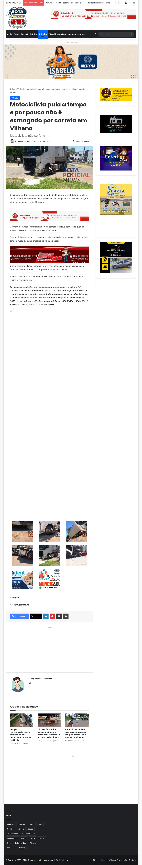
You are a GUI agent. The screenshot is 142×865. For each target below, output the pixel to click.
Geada (30, 829)
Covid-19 (10, 829)
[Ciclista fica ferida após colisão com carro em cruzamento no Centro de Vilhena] (49, 720)
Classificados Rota (57, 34)
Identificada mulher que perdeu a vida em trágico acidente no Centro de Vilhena (76, 733)
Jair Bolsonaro (12, 834)
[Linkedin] (46, 616)
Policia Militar (20, 843)
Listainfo (64, 860)
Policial (24, 34)
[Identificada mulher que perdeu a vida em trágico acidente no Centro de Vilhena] (77, 720)
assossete (22, 824)
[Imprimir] (66, 616)
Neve (9, 843)
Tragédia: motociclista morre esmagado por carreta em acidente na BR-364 (20, 734)
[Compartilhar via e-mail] (59, 616)
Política (33, 34)
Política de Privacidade (117, 860)
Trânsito (43, 34)
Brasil (32, 824)
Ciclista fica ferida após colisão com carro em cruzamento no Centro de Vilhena (49, 733)
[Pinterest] (52, 616)
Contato (132, 860)
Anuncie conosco (76, 34)
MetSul (24, 838)
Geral (16, 34)
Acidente (10, 824)
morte (33, 838)
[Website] (29, 683)
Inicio (9, 34)
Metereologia (12, 838)
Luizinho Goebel (28, 834)
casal (40, 824)
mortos (41, 838)
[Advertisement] (49, 648)
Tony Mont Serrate (22, 141)
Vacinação (11, 848)
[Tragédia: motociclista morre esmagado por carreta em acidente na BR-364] (22, 720)
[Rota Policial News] (16, 18)
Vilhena (22, 848)
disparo (21, 829)
